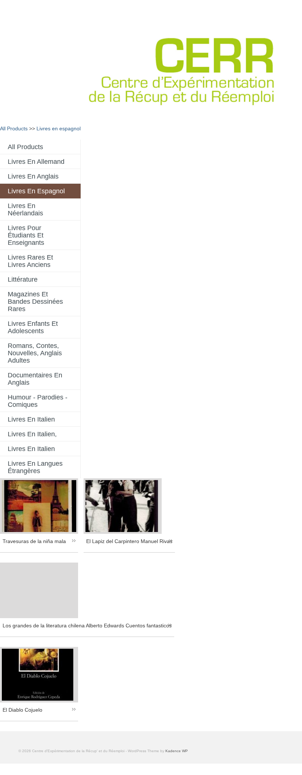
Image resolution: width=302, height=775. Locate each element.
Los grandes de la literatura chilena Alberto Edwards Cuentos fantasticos (87, 625)
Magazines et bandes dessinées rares (35, 301)
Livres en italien (31, 419)
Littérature (23, 279)
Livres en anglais (33, 176)
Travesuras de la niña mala (34, 541)
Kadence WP (176, 751)
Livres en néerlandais (25, 209)
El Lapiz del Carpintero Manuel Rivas (129, 541)
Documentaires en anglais (35, 378)
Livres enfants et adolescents (33, 327)
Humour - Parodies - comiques (37, 401)
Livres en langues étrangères (35, 467)
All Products (14, 128)
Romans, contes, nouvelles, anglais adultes (35, 353)
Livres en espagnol (58, 128)
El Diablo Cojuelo (22, 710)
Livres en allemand (36, 161)
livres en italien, (32, 434)
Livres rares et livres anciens (30, 261)
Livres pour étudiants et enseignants (26, 235)
